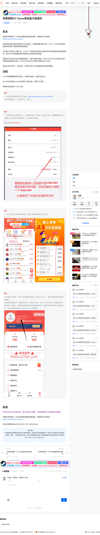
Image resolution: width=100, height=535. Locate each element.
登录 (89, 3)
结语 (74, 185)
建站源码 (41, 3)
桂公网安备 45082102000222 (46, 532)
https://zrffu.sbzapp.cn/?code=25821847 (41, 96)
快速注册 (96, 3)
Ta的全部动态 (85, 223)
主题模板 (50, 3)
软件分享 (32, 3)
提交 (64, 500)
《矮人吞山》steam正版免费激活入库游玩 (85, 215)
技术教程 (23, 3)
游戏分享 (14, 3)
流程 (74, 182)
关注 (94, 192)
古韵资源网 (14, 532)
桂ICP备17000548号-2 (26, 532)
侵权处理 (58, 3)
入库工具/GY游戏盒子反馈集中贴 (88, 297)
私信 (97, 192)
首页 (7, 3)
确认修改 (64, 477)
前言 (74, 178)
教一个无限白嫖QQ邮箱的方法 (82, 209)
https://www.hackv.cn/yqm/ (13, 39)
